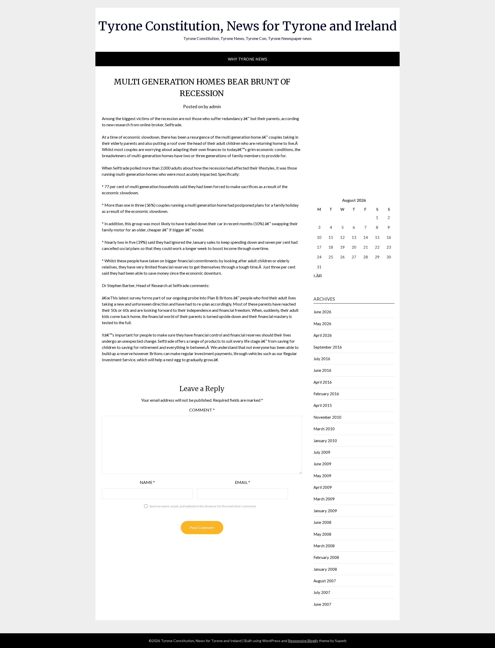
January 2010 (325, 440)
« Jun (318, 275)
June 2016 (322, 370)
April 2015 (323, 405)
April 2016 (323, 382)
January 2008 (325, 569)
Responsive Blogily (303, 640)
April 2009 (323, 487)
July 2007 (322, 592)
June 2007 (322, 604)
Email (242, 482)
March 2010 (324, 428)
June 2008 (322, 522)
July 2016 (322, 358)
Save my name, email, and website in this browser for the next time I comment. (203, 506)
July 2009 (322, 452)
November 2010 (327, 417)
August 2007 (325, 580)
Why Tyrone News (247, 59)
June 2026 (322, 311)
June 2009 (322, 463)
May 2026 (322, 323)
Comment (202, 409)
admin (215, 106)
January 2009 (325, 510)
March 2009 (324, 498)
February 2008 (326, 557)
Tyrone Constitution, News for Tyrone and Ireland (247, 26)
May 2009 (322, 475)
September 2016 (328, 347)
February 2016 (326, 393)
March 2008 (324, 545)
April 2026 (323, 335)
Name (147, 482)
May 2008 (322, 534)
